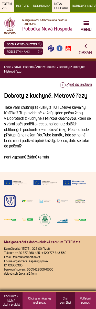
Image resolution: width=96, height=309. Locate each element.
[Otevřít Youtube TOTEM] (68, 48)
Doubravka (41, 6)
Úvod (7, 67)
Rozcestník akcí (18, 51)
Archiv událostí (46, 67)
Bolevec (22, 6)
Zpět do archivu (79, 85)
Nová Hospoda (61, 6)
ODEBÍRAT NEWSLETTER (22, 44)
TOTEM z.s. (7, 6)
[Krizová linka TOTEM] (51, 48)
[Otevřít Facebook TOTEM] (59, 48)
